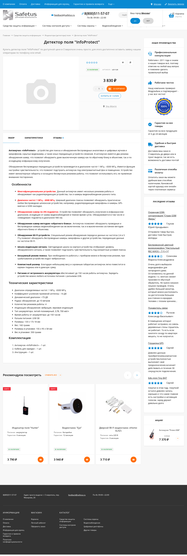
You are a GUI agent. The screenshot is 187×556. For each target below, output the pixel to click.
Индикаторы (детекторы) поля (58, 35)
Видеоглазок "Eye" (72, 427)
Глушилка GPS (155, 343)
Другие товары (90, 530)
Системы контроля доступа (67, 526)
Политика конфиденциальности (12, 540)
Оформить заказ (38, 526)
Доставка (35, 4)
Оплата (23, 4)
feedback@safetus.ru (64, 15)
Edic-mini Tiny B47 (157, 378)
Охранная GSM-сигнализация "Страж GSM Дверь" (162, 215)
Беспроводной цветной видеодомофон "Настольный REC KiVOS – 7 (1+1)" (164, 248)
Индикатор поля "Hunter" (25, 427)
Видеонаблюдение (92, 523)
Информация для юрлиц (56, 4)
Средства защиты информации (27, 35)
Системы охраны (91, 519)
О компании (9, 4)
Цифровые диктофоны (93, 526)
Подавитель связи (158, 307)
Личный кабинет (38, 523)
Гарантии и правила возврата (88, 4)
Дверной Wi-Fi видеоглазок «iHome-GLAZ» (118, 429)
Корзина (34, 519)
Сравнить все (51, 375)
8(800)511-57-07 (96, 13)
